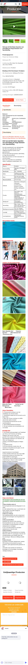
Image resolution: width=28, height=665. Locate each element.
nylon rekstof (7, 561)
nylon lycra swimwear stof (10, 558)
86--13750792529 (23, 1)
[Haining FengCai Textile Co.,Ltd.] (6, 4)
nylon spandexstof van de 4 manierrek (13, 564)
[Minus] (26, 628)
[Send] (26, 662)
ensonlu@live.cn (6, 1)
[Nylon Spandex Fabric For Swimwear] (14, 26)
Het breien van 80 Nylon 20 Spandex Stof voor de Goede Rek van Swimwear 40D (20, 591)
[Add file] (2, 662)
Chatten (25, 4)
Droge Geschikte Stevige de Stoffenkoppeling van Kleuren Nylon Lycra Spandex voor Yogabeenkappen (8, 591)
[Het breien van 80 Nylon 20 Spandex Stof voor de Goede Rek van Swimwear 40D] (20, 583)
